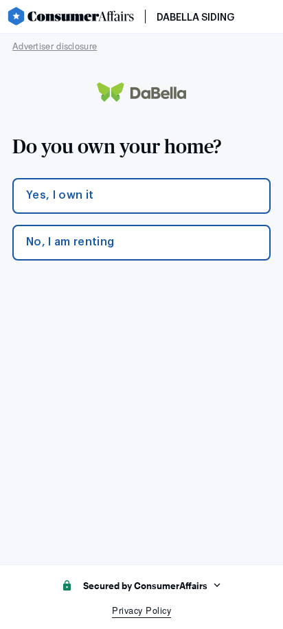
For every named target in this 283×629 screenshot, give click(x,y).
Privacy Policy (141, 610)
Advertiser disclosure (54, 45)
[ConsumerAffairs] (70, 16)
